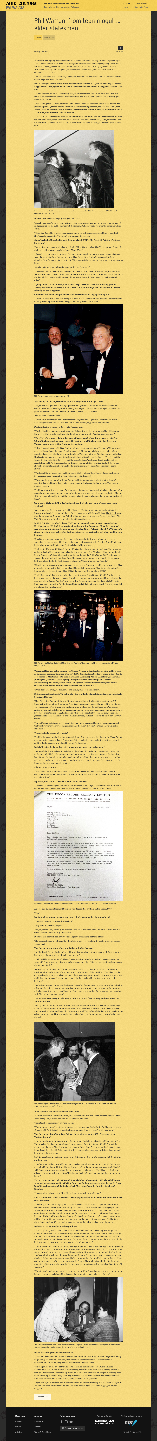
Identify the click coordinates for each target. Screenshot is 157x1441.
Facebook (120, 48)
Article (38, 37)
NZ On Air (131, 1423)
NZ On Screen (104, 1422)
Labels (18, 1427)
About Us (38, 1416)
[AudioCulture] (21, 5)
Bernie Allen (82, 1104)
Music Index (20, 1416)
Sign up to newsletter (74, 1428)
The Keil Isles (112, 513)
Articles (18, 1432)
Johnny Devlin (75, 271)
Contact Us (39, 1421)
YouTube (71, 1421)
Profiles (18, 1421)
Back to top (43, 1397)
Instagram (66, 1421)
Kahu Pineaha (114, 271)
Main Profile (49, 37)
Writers (37, 1427)
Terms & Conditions (42, 1432)
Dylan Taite (48, 685)
